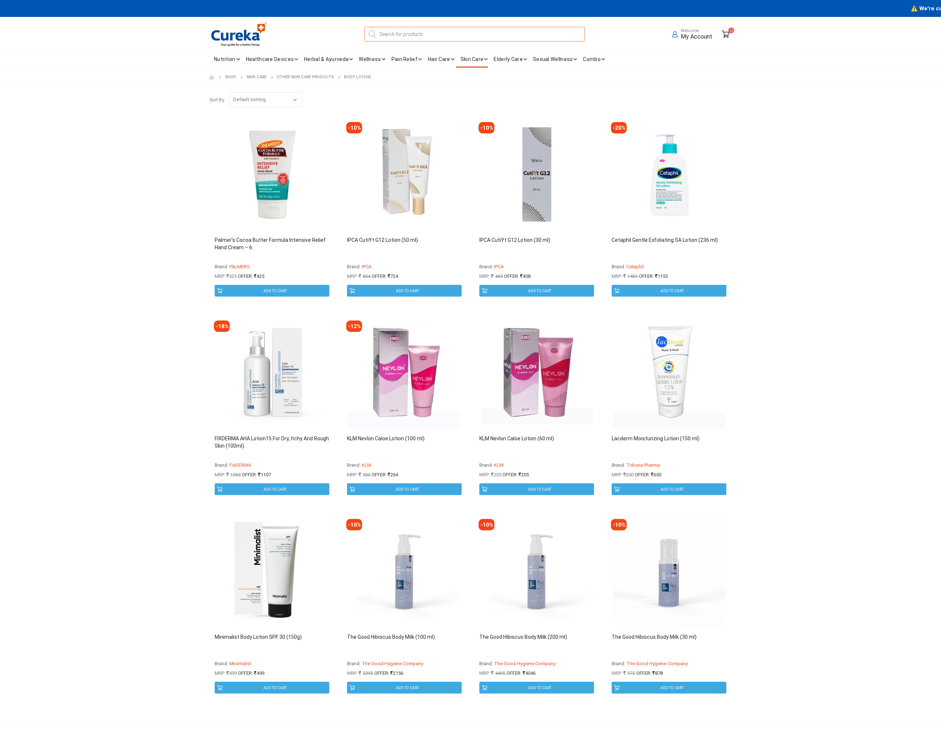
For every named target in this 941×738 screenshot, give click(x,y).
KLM (366, 465)
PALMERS (239, 266)
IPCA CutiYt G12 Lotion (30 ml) (514, 240)
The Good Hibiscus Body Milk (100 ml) (391, 637)
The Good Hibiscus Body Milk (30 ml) (654, 637)
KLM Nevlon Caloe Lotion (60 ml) (516, 438)
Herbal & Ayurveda (326, 59)
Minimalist (240, 663)
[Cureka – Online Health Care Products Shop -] (239, 34)
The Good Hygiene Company (392, 663)
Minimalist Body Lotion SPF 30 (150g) (258, 637)
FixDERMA (240, 465)
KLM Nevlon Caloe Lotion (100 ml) (386, 438)
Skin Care (472, 59)
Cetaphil (635, 266)
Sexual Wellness (553, 59)
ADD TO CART (275, 291)
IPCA (366, 266)
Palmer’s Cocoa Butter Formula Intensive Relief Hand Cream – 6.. (270, 243)
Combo (592, 59)
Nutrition (225, 59)
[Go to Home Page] (212, 77)
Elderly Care (508, 59)
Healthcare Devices (270, 59)
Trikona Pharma (643, 465)
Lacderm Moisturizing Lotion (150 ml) (656, 438)
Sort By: (217, 100)
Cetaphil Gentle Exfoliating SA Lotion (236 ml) (665, 240)
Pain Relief (404, 59)
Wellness (370, 59)
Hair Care (439, 59)
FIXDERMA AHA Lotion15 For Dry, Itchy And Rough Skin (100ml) (272, 442)
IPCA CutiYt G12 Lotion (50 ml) (382, 240)
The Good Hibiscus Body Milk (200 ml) (523, 637)
